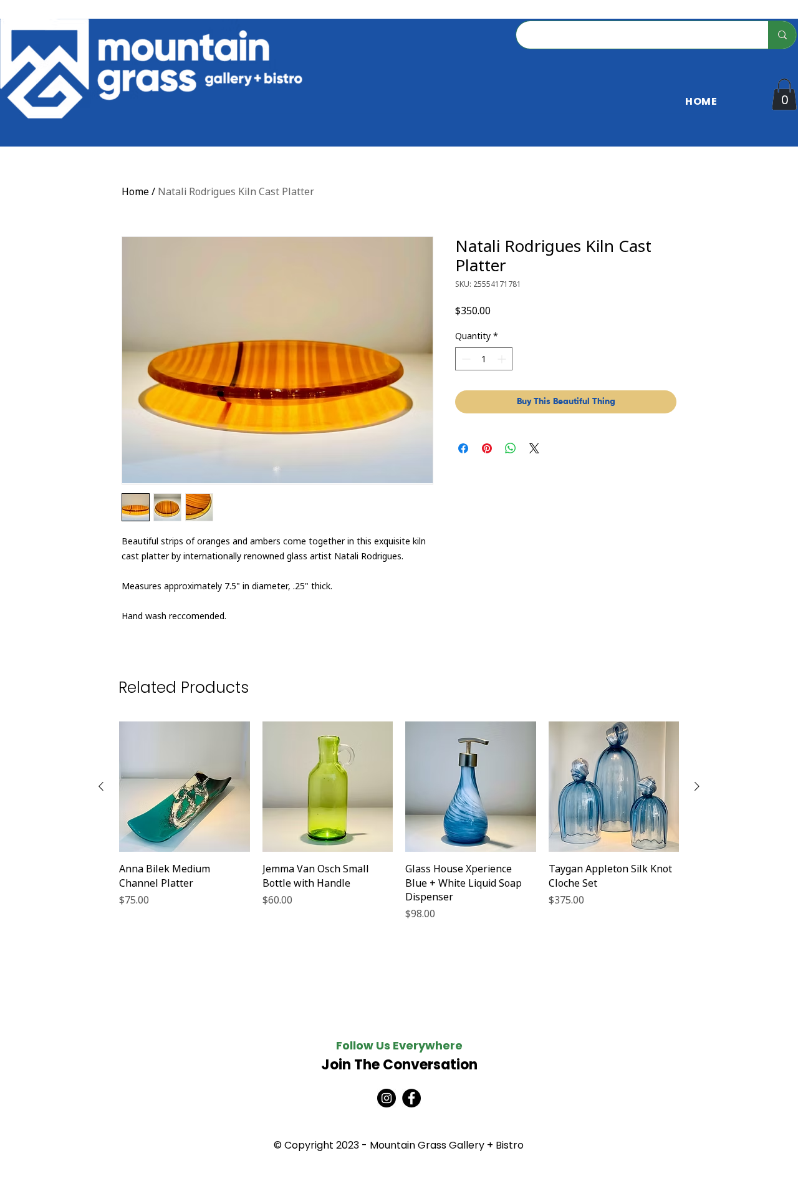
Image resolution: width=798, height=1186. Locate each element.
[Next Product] (697, 786)
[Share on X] (534, 448)
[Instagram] (386, 1098)
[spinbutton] (484, 359)
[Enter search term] (782, 35)
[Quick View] (184, 786)
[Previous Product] (101, 786)
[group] (399, 828)
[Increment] (503, 359)
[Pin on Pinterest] (486, 448)
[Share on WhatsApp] (510, 448)
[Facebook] (411, 1098)
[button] (784, 94)
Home (135, 191)
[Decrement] (465, 359)
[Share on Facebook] (463, 448)
